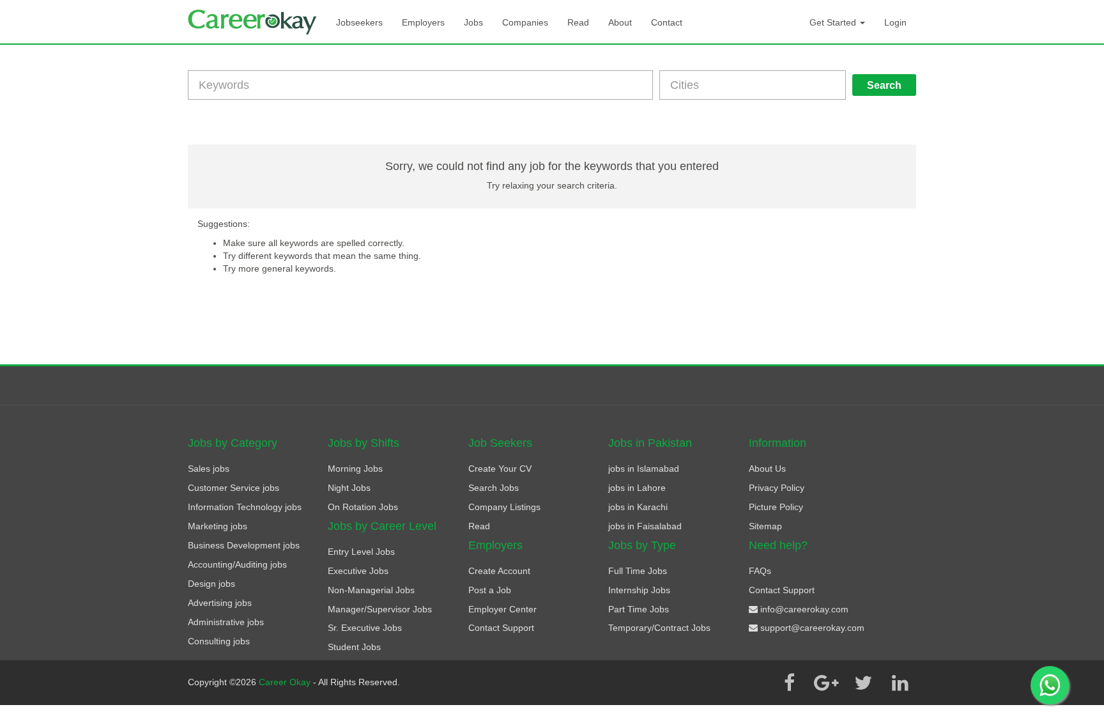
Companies (525, 22)
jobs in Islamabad (643, 468)
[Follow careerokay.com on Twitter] (863, 683)
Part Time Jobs (638, 609)
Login (895, 22)
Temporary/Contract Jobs (659, 628)
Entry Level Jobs (361, 552)
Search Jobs (493, 488)
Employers (423, 22)
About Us (767, 468)
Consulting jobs (219, 641)
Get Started (834, 22)
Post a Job (489, 590)
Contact (666, 22)
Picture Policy (776, 507)
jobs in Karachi (638, 507)
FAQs (760, 571)
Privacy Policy (776, 488)
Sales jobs (208, 468)
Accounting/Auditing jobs (237, 564)
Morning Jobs (355, 468)
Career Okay (286, 682)
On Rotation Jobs (363, 507)
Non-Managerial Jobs (371, 590)
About (620, 22)
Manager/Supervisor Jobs (380, 609)
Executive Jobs (358, 571)
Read (578, 22)
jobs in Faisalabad (645, 526)
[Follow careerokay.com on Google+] (826, 683)
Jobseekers (359, 22)
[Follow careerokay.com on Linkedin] (900, 683)
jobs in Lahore (637, 488)
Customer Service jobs (233, 488)
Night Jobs (349, 488)
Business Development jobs (244, 545)
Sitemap (765, 526)
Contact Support (501, 628)
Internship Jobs (639, 590)
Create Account (499, 571)
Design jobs (211, 583)
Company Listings (504, 507)
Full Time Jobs (637, 571)
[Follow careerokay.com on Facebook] (789, 683)
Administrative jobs (226, 622)
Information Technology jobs (245, 507)
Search (884, 85)
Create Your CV (500, 468)
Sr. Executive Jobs (365, 628)
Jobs (473, 22)
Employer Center (502, 609)
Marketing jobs (217, 526)
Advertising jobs (220, 603)
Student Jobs (354, 647)
